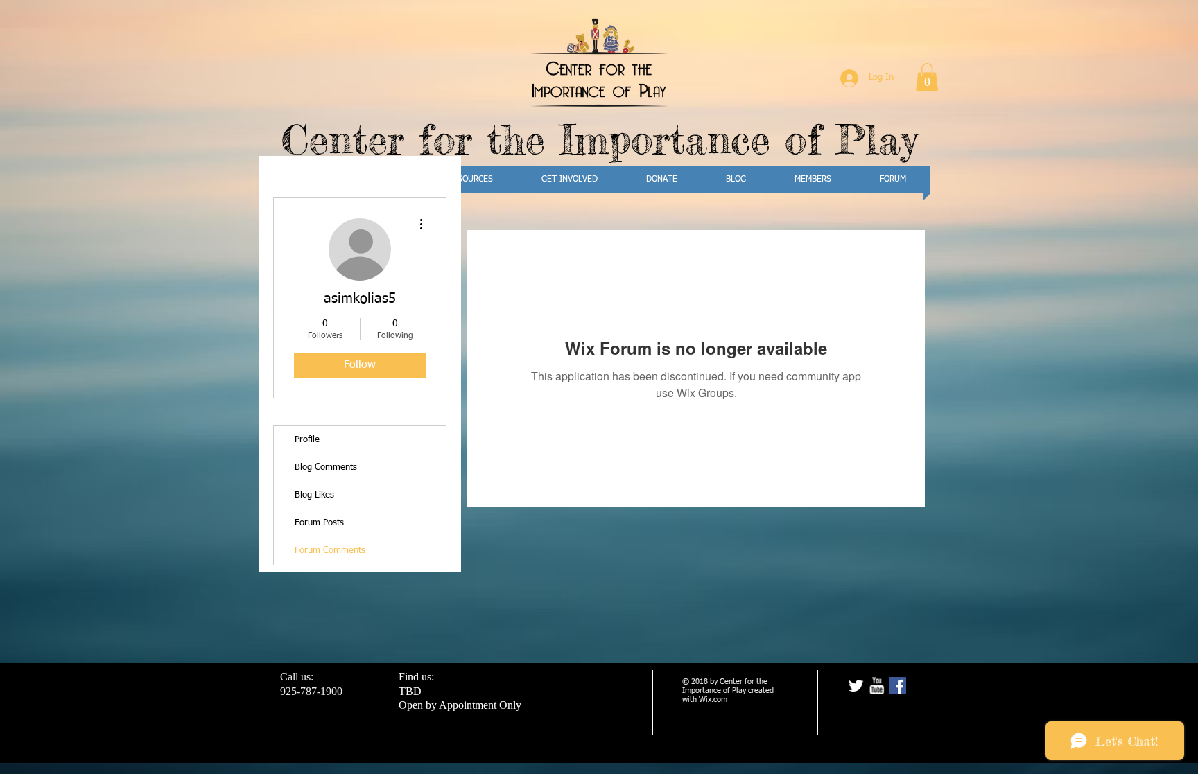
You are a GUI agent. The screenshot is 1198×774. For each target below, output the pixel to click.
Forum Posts (319, 522)
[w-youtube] (876, 685)
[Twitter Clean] (856, 685)
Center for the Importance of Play (599, 139)
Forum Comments (330, 550)
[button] (927, 77)
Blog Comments (326, 467)
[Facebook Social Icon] (897, 685)
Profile (307, 439)
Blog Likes (314, 495)
